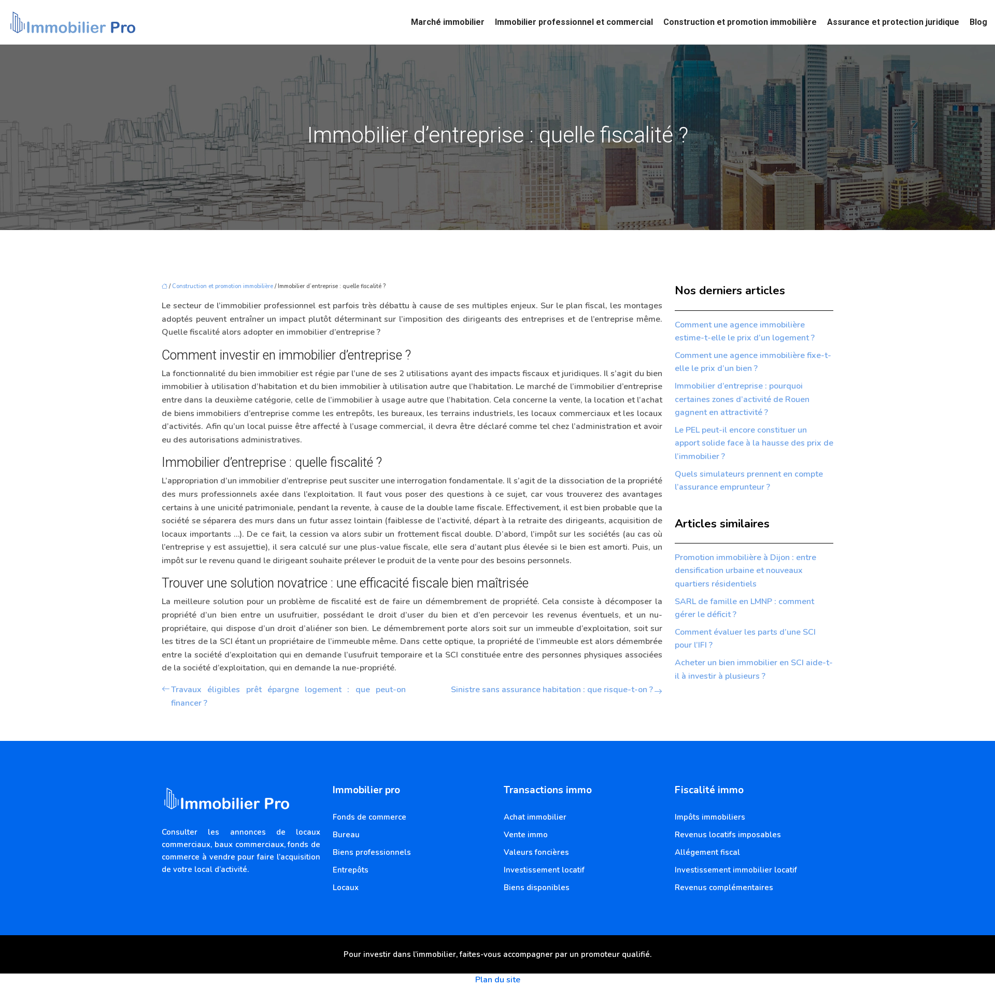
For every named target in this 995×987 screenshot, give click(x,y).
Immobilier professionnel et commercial (574, 22)
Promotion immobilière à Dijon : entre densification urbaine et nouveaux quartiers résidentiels (745, 571)
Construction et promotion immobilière (740, 22)
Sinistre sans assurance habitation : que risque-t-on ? (552, 689)
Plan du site (497, 979)
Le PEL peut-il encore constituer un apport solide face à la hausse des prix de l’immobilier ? (754, 443)
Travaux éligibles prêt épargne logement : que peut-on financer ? (288, 696)
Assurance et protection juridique (893, 22)
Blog (978, 22)
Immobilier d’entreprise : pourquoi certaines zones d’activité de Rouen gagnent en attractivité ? (742, 399)
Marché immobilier (448, 22)
